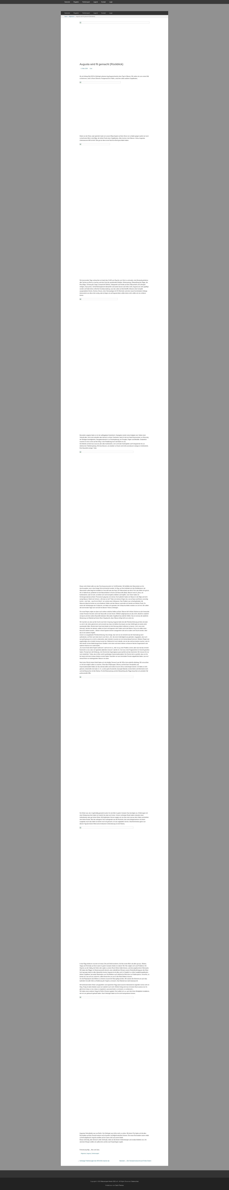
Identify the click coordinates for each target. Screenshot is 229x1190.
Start (66, 16)
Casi (91, 68)
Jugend (95, 2)
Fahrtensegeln (95, 1153)
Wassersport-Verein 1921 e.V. (109, 1181)
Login (110, 2)
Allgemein (72, 16)
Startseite (67, 2)
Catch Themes (119, 1185)
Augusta (89, 1153)
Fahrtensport (86, 2)
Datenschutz (135, 1181)
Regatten (76, 2)
